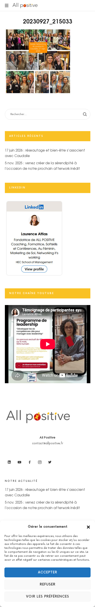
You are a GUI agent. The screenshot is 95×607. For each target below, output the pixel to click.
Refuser (47, 584)
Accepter (47, 572)
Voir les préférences (47, 596)
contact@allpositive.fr (47, 443)
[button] (88, 527)
